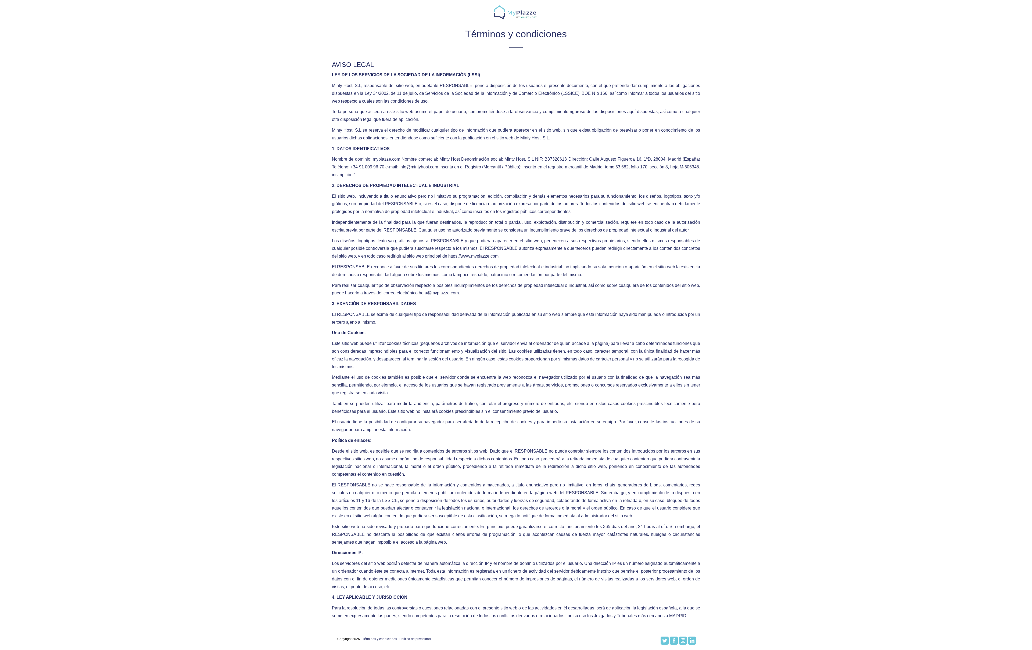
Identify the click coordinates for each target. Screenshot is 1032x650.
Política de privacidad (415, 639)
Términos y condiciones (379, 639)
